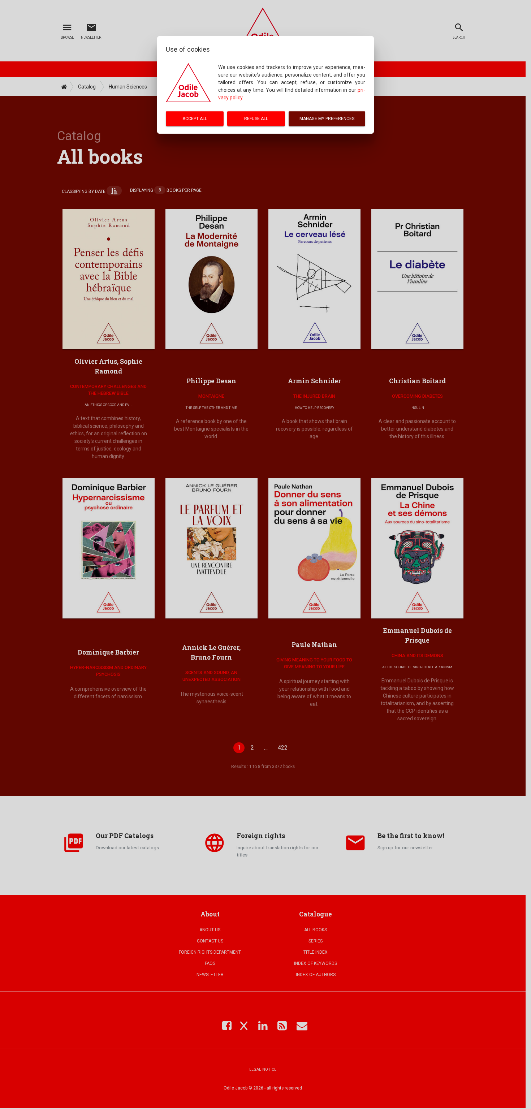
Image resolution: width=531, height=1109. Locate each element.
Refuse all (256, 118)
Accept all (194, 118)
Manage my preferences (326, 118)
